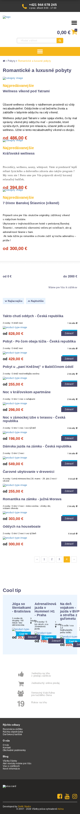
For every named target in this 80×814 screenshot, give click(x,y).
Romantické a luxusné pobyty (34, 60)
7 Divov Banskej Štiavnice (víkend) (31, 203)
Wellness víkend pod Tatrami (26, 91)
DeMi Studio (24, 806)
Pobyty (11, 60)
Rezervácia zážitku (13, 729)
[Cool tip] (40, 327)
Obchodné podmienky (14, 750)
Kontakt (7, 747)
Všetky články (10, 761)
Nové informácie (11, 768)
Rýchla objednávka (13, 731)
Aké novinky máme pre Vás (17, 763)
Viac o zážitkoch (11, 766)
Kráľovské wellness (19, 153)
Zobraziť (69, 333)
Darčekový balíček (12, 734)
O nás (6, 745)
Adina (60, 809)
